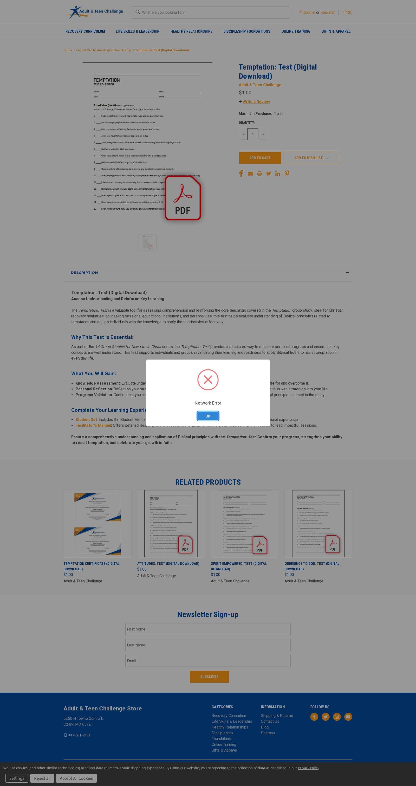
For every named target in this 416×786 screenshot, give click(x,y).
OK (208, 416)
